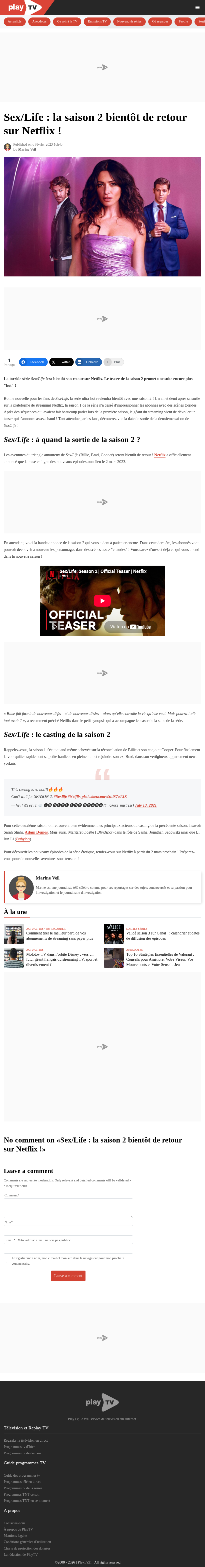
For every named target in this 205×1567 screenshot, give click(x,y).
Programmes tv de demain (22, 1453)
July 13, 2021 (146, 805)
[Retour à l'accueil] (92, 7)
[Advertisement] (102, 67)
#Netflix (74, 796)
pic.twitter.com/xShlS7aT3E (104, 796)
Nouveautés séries (129, 21)
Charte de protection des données (27, 1548)
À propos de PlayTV (18, 1529)
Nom (8, 1222)
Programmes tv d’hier (19, 1447)
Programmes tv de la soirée (23, 1488)
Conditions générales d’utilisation (27, 1542)
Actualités (15, 21)
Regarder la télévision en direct (26, 1440)
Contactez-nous (14, 1523)
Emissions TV (97, 21)
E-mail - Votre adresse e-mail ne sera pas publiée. (38, 1240)
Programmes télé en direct (22, 1482)
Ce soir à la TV (67, 21)
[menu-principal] (197, 7)
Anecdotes (39, 21)
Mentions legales (15, 1536)
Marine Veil (27, 149)
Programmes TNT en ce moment (27, 1501)
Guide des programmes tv (22, 1475)
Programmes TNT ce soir (22, 1494)
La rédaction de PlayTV (21, 1555)
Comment (12, 1195)
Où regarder (160, 21)
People (183, 21)
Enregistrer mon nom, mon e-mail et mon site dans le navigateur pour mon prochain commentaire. (68, 1260)
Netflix (160, 455)
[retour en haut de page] (197, 1540)
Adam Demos (36, 832)
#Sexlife (60, 796)
